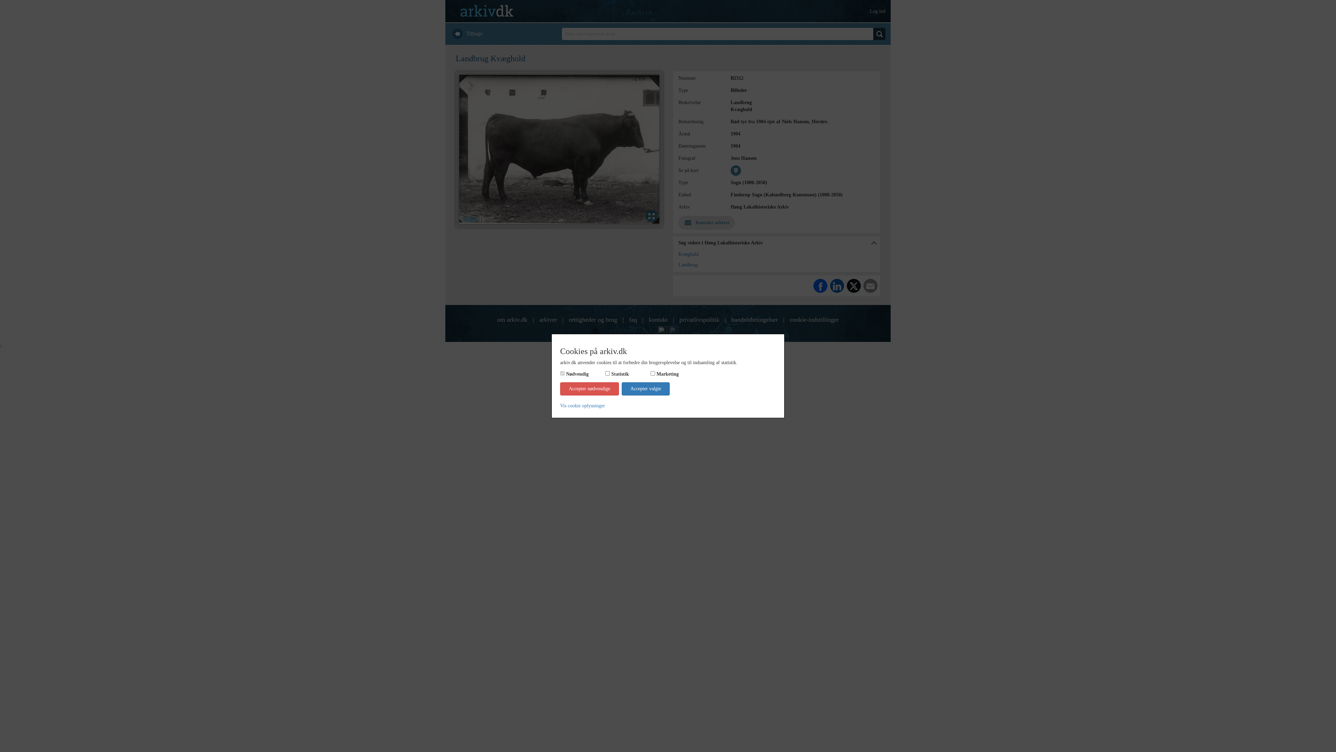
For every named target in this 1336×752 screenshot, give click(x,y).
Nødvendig (577, 374)
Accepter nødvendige (589, 388)
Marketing (668, 374)
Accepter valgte (645, 388)
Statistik (620, 374)
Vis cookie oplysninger (582, 405)
